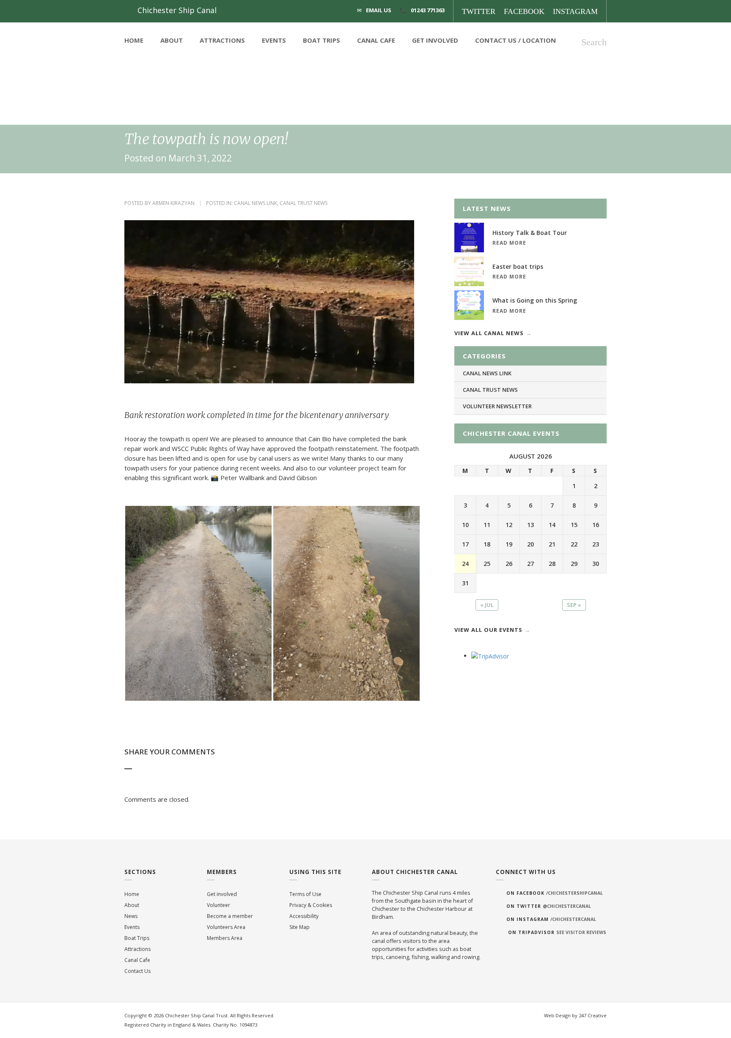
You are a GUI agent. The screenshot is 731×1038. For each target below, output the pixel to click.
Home (133, 40)
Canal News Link (255, 203)
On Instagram (551, 919)
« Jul (487, 605)
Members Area (224, 938)
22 (574, 544)
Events (274, 40)
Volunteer (218, 905)
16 (595, 525)
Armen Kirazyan (173, 203)
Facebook (524, 11)
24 (465, 564)
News (130, 916)
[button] (198, 603)
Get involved (222, 894)
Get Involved (435, 40)
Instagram (575, 11)
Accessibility (304, 916)
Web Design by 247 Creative (575, 1015)
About (171, 40)
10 (465, 525)
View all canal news (489, 333)
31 (465, 583)
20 (530, 544)
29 (574, 564)
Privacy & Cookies (310, 905)
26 (509, 564)
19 (509, 544)
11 (487, 525)
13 (530, 525)
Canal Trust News (303, 203)
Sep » (574, 605)
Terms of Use (305, 894)
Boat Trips (321, 40)
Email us (378, 10)
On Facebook (554, 893)
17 (465, 544)
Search (594, 42)
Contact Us (496, 40)
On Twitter (548, 906)
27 (530, 564)
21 (552, 544)
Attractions (222, 40)
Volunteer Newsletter (497, 406)
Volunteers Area (226, 927)
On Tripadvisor (557, 932)
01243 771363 (428, 10)
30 (595, 564)
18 (487, 544)
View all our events (488, 630)
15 (574, 525)
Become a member (230, 916)
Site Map (299, 927)
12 (509, 525)
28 (552, 564)
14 (552, 525)
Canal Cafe (376, 40)
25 (487, 564)
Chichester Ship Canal (177, 10)
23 (595, 544)
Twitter (478, 11)
